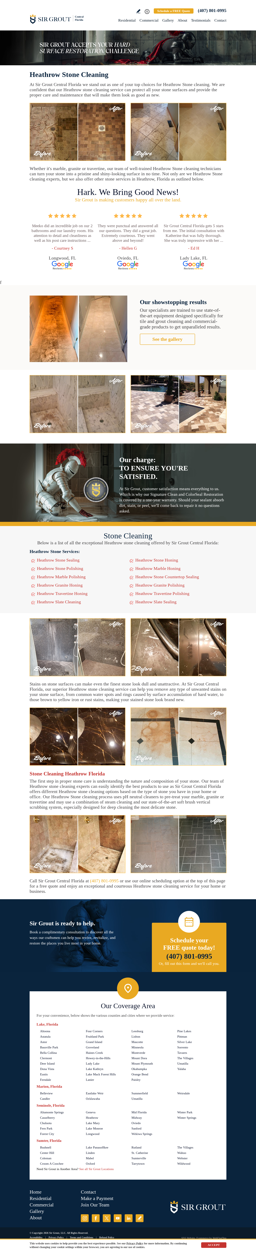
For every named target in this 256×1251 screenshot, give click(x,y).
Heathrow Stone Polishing (60, 568)
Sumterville (138, 1158)
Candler (45, 1098)
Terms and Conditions (81, 1237)
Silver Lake (184, 1042)
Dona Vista (47, 1069)
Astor (43, 1042)
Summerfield (139, 1093)
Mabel (90, 1158)
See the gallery (167, 339)
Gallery (168, 20)
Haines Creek (94, 1052)
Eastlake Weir (94, 1093)
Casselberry (47, 1117)
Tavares (182, 1052)
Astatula (45, 1036)
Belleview (46, 1093)
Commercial (148, 20)
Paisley (136, 1079)
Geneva (90, 1112)
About (182, 20)
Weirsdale (183, 1093)
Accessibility (36, 1237)
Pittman (182, 1036)
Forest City (47, 1134)
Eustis (44, 1074)
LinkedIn (129, 1218)
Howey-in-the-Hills (98, 1058)
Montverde (138, 1052)
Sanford (136, 1128)
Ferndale (45, 1079)
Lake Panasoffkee (97, 1147)
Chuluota (46, 1123)
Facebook (96, 1218)
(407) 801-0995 (212, 10)
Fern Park (46, 1128)
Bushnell (45, 1147)
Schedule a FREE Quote (173, 11)
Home (35, 1192)
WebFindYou (219, 1238)
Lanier (90, 1079)
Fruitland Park (95, 1036)
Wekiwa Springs (141, 1134)
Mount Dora (139, 1058)
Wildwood (183, 1163)
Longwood (92, 1134)
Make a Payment (97, 1198)
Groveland (92, 1047)
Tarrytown (138, 1163)
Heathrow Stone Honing (156, 560)
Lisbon (135, 1036)
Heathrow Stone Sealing (58, 560)
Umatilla (182, 1063)
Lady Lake (92, 1063)
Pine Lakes (184, 1031)
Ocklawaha (93, 1098)
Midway (136, 1117)
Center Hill (47, 1153)
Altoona (45, 1031)
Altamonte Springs (52, 1112)
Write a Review (138, 11)
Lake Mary (93, 1123)
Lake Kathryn (94, 1069)
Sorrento (182, 1047)
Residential (127, 20)
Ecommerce (202, 1238)
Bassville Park (49, 1047)
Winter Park (184, 1112)
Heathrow (92, 1117)
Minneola (137, 1047)
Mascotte (137, 1042)
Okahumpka (139, 1069)
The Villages (185, 1058)
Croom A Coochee (51, 1163)
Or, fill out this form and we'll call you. (189, 963)
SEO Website (188, 1238)
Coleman (45, 1158)
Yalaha (181, 1069)
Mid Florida (139, 1112)
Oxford (90, 1163)
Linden (90, 1153)
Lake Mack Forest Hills (101, 1074)
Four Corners (94, 1031)
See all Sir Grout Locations (96, 1169)
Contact (220, 20)
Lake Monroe (94, 1128)
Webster (182, 1158)
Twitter (107, 1218)
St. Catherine (139, 1153)
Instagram (85, 1218)
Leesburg (137, 1031)
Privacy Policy (56, 1237)
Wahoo (181, 1153)
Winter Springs (186, 1117)
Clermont (46, 1058)
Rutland (136, 1147)
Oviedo (136, 1123)
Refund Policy (106, 1237)
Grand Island (94, 1042)
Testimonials (201, 20)
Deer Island (47, 1063)
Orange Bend (139, 1074)
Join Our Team (95, 1204)
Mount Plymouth (142, 1063)
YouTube (118, 1218)
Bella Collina (48, 1052)
